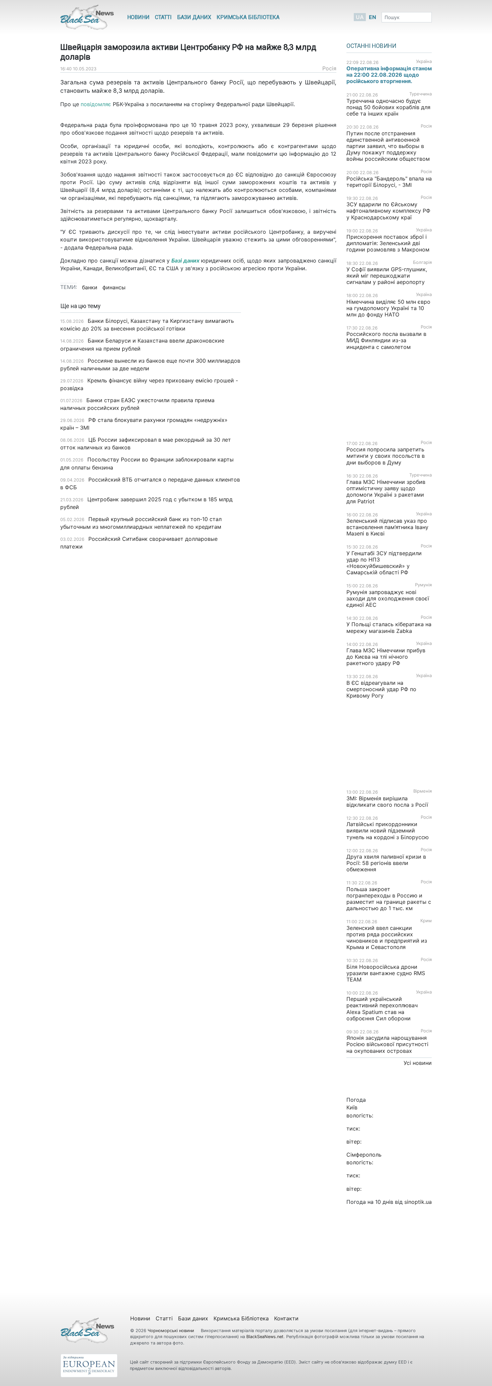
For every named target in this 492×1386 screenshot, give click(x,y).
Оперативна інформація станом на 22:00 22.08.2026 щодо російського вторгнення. (389, 74)
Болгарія (422, 262)
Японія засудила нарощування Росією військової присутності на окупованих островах (387, 1044)
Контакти (286, 1318)
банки (89, 287)
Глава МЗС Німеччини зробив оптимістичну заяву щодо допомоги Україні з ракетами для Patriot (385, 492)
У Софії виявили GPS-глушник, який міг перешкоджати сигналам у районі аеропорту (386, 275)
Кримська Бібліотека (248, 17)
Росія (329, 68)
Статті (163, 17)
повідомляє (96, 104)
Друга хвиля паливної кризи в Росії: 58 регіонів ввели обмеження (386, 863)
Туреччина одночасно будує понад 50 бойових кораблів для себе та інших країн (388, 107)
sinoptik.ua (418, 1201)
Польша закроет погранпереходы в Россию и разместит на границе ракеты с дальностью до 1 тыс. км (388, 899)
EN (372, 17)
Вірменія (422, 791)
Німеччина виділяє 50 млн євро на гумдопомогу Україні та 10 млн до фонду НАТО (388, 308)
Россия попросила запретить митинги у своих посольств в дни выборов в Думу (385, 455)
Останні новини (371, 46)
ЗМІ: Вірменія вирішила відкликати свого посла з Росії (387, 801)
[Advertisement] (293, 408)
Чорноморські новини (171, 1330)
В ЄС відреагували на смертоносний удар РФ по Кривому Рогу (381, 689)
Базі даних (185, 260)
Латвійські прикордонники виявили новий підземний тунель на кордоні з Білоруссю (387, 830)
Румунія (423, 584)
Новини (138, 17)
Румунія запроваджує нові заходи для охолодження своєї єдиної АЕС (387, 598)
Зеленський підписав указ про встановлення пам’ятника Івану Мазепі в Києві (387, 527)
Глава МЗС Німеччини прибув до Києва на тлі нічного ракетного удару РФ (385, 656)
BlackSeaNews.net (264, 1336)
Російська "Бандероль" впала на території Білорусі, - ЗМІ (389, 181)
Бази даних (194, 17)
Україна (424, 61)
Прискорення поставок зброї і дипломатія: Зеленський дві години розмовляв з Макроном (387, 243)
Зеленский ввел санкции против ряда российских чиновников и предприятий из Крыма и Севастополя (386, 938)
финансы (114, 287)
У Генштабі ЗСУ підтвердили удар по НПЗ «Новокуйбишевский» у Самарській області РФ (384, 563)
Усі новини (418, 1063)
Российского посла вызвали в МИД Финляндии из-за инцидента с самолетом (386, 340)
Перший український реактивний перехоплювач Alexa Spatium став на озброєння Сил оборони (382, 1009)
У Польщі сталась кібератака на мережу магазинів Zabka (388, 627)
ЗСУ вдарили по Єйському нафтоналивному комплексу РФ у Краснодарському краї (388, 210)
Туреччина (420, 93)
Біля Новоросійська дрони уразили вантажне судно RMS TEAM (385, 973)
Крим (426, 920)
